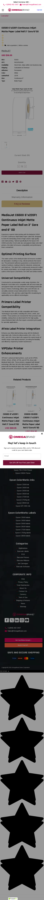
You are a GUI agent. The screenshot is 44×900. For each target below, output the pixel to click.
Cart (39, 10)
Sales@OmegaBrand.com (31, 4)
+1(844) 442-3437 (12, 4)
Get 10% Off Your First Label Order (22, 463)
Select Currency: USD (21, 2)
